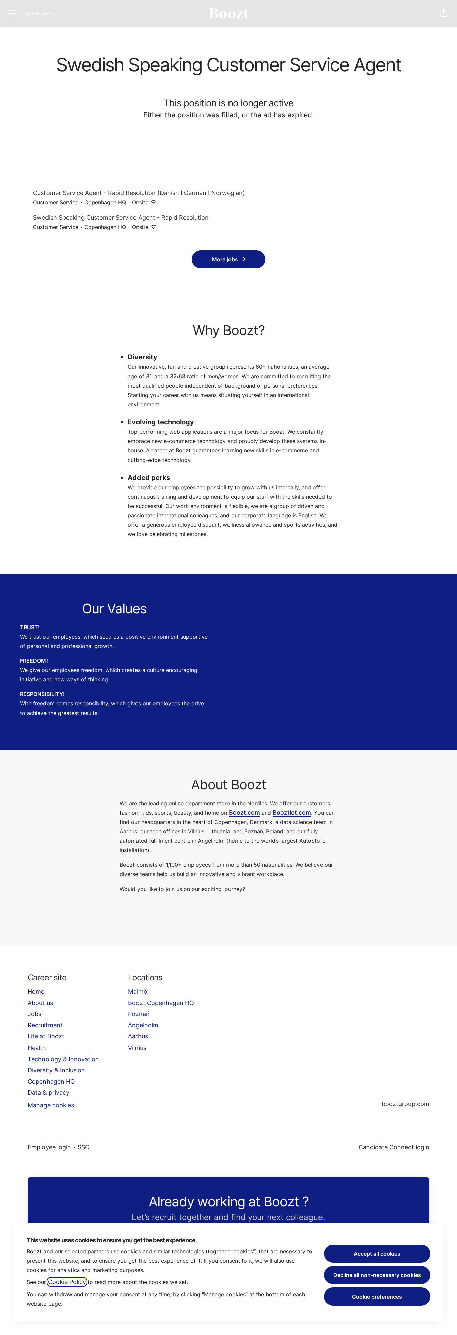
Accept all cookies (377, 1253)
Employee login (49, 1147)
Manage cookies (51, 1105)
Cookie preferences (377, 1296)
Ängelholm (143, 1025)
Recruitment (45, 1025)
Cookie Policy (67, 1281)
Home (36, 991)
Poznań (139, 1013)
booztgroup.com (405, 1103)
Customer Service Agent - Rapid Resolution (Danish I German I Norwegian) (139, 192)
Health (37, 1047)
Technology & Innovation (63, 1059)
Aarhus (138, 1036)
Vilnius (137, 1047)
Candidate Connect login (394, 1147)
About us (40, 1002)
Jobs (34, 1013)
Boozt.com (244, 812)
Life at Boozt (46, 1036)
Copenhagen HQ (51, 1081)
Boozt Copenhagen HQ (161, 1002)
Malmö (137, 991)
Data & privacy (48, 1092)
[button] (443, 13)
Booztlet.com (292, 812)
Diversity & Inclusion (56, 1070)
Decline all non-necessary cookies (377, 1275)
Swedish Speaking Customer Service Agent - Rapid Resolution (121, 217)
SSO (84, 1147)
